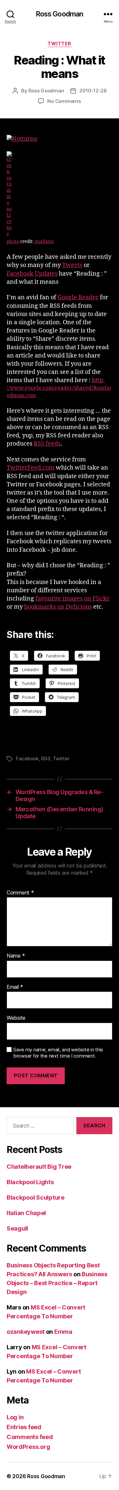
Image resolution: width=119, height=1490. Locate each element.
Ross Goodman (59, 14)
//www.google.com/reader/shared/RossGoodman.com (59, 392)
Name (16, 956)
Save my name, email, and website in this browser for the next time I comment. (58, 1053)
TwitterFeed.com (31, 468)
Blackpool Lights (30, 1182)
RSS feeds (47, 444)
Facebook (27, 758)
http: (59, 388)
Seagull (17, 1228)
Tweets (72, 265)
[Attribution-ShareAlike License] (59, 194)
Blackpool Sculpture (35, 1197)
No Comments (64, 101)
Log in (15, 1417)
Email (15, 987)
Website (16, 1018)
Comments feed (30, 1436)
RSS (45, 758)
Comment (20, 893)
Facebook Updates (32, 274)
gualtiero (44, 241)
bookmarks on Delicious (58, 607)
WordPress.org (28, 1446)
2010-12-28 (92, 90)
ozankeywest (26, 1331)
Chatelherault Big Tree (39, 1166)
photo (13, 241)
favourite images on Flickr (72, 598)
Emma (63, 1331)
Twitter (59, 43)
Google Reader (78, 297)
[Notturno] (59, 139)
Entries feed (24, 1427)
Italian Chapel (26, 1212)
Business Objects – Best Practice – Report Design (57, 1283)
